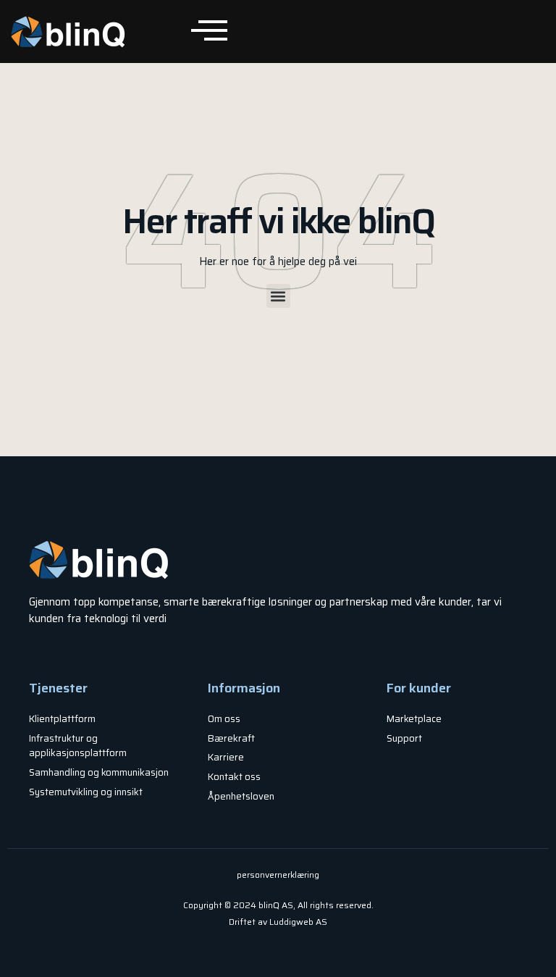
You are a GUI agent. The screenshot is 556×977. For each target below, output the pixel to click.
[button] (278, 296)
